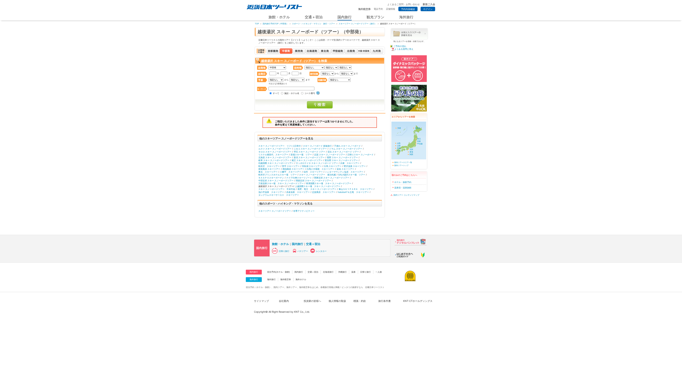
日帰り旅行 (284, 251)
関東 (419, 141)
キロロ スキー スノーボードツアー (274, 152)
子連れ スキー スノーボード (347, 146)
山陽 (398, 146)
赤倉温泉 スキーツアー (298, 192)
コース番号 (309, 93)
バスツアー (302, 251)
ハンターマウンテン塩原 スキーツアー (344, 172)
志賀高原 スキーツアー (323, 192)
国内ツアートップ (401, 165)
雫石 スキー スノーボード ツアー (309, 152)
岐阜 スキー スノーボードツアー (273, 160)
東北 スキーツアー (268, 172)
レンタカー (321, 251)
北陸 (411, 149)
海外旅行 (271, 279)
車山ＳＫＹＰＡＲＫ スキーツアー (356, 189)
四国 (398, 148)
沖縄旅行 (342, 272)
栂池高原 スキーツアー (293, 169)
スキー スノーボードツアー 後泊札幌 (317, 175)
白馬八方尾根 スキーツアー (320, 169)
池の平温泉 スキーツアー (271, 192)
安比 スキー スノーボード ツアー (343, 152)
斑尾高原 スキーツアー (269, 169)
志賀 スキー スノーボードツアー (329, 154)
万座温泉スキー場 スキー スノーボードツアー (281, 183)
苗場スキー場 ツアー (301, 154)
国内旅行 (297, 244)
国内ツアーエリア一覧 (403, 162)
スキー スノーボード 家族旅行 (317, 146)
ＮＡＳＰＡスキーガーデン (271, 178)
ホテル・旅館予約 (402, 182)
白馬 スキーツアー (333, 166)
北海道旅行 (328, 272)
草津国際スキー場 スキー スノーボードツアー (328, 183)
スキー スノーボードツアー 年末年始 (276, 189)
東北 (419, 139)
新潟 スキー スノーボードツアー (309, 157)
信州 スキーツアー (313, 172)
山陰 (398, 143)
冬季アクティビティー (304, 211)
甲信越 (420, 144)
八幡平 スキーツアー (290, 172)
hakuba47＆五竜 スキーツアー (353, 192)
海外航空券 (285, 279)
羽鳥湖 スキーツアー (312, 166)
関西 (411, 154)
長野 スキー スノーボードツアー (342, 157)
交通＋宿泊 (313, 244)
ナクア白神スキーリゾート (299, 178)
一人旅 (378, 272)
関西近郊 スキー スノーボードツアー (313, 180)
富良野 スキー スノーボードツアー (341, 160)
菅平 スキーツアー (291, 166)
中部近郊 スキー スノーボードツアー (276, 180)
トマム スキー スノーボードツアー (345, 149)
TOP (257, 24)
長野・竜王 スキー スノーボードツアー (316, 189)
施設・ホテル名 (291, 93)
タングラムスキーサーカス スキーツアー (278, 195)
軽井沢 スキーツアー (269, 166)
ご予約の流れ (399, 46)
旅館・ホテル (280, 244)
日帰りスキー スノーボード (360, 154)
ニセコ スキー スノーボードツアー (310, 149)
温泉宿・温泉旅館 (402, 187)
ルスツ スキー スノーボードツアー (274, 149)
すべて (276, 93)
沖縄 (399, 128)
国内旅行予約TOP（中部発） (275, 24)
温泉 (353, 272)
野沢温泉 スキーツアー (355, 166)
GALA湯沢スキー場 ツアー (351, 175)
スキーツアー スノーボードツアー (274, 211)
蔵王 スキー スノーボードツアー (307, 160)
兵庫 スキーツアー (349, 163)
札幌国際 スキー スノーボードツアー (276, 163)
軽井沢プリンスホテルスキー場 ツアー (277, 175)
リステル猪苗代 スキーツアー (273, 154)
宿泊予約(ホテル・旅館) (278, 272)
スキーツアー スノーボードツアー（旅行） (357, 24)
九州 (398, 150)
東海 (411, 152)
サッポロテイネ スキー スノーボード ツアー (317, 163)
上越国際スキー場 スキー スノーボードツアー (317, 186)
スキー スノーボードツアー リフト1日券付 (279, 146)
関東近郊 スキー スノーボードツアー (331, 178)
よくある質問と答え (403, 49)
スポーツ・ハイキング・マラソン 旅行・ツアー (313, 24)
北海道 (417, 128)
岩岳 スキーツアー (345, 169)
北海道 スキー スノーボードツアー (274, 157)
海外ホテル (301, 279)
